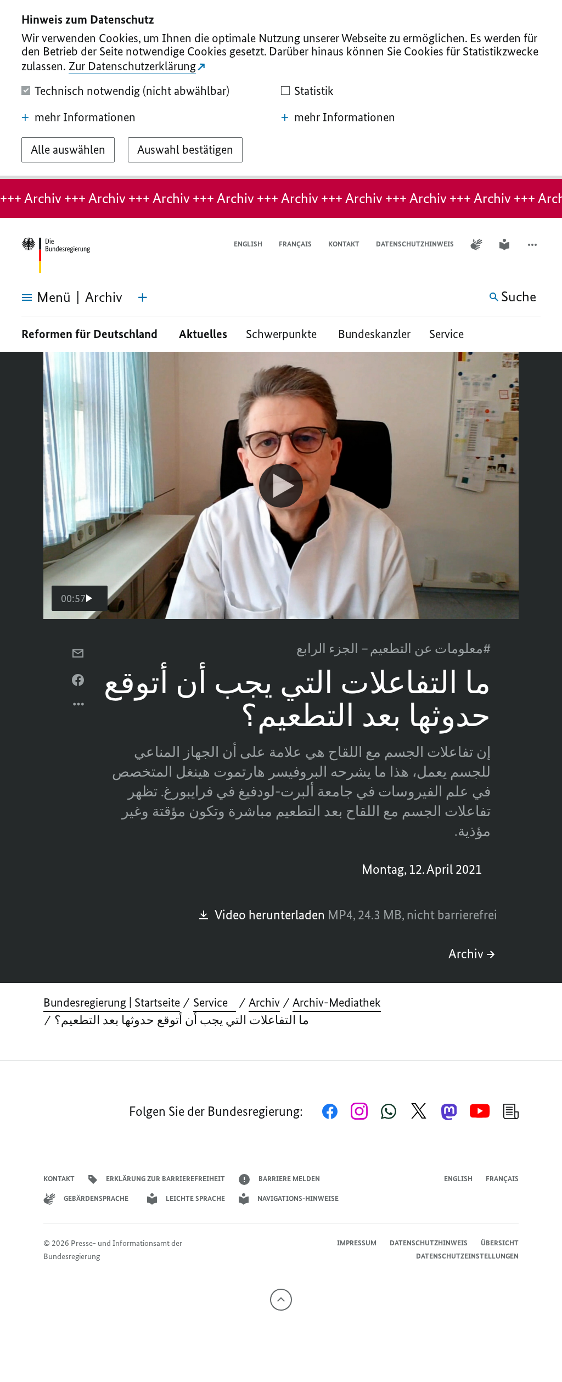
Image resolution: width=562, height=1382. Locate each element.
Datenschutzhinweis (415, 244)
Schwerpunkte (282, 334)
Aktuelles (203, 334)
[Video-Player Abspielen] (281, 486)
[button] (533, 244)
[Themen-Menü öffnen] (143, 297)
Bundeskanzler (374, 334)
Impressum (356, 1243)
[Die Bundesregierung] (55, 255)
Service (450, 334)
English (248, 244)
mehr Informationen (85, 117)
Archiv (466, 954)
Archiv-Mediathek (337, 1002)
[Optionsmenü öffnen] (79, 707)
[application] (281, 485)
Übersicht (500, 1243)
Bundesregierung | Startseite (111, 1002)
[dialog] (281, 89)
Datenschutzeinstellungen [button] (467, 1256)
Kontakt (343, 244)
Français (295, 244)
